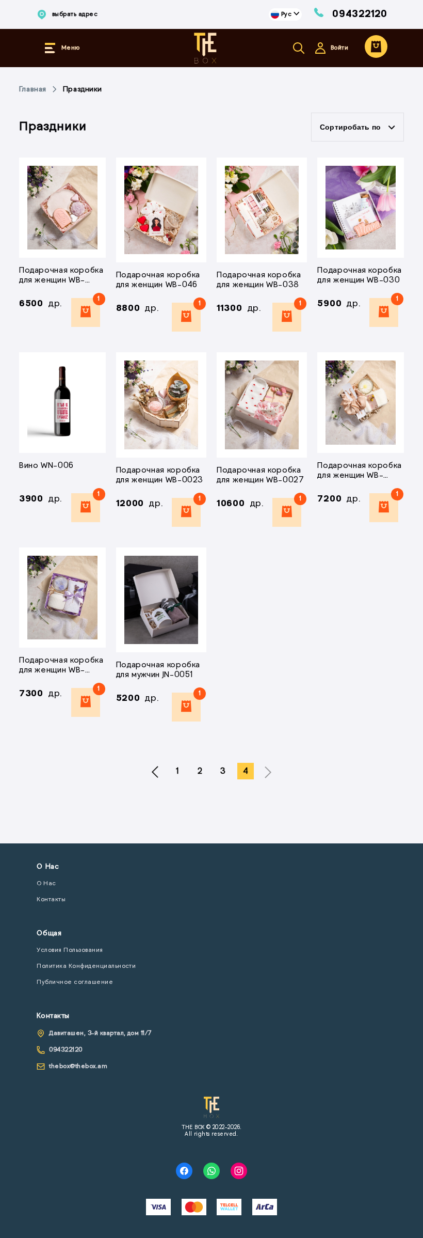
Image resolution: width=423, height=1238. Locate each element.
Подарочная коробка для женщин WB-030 (359, 276)
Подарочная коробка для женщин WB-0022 (61, 276)
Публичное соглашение (75, 982)
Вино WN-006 (46, 466)
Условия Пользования (70, 950)
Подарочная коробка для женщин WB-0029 (61, 666)
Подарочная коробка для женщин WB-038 (259, 280)
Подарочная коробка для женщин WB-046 (158, 280)
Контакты (51, 900)
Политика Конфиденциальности (86, 966)
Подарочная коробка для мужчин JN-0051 (158, 670)
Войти (339, 48)
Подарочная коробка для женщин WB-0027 (260, 475)
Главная (32, 89)
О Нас (46, 884)
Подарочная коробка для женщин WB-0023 (160, 475)
